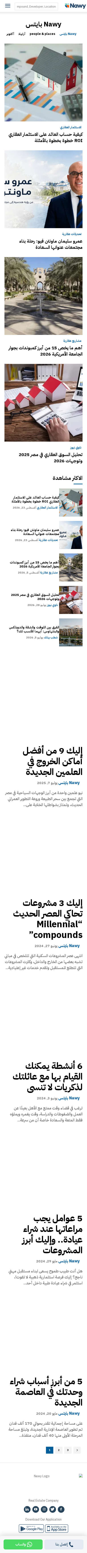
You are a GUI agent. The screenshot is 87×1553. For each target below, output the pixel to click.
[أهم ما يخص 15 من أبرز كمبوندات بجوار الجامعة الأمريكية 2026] (43, 296)
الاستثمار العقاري (70, 127)
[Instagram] (44, 1509)
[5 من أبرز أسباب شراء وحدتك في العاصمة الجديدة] (43, 1331)
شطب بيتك (51, 637)
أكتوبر (10, 34)
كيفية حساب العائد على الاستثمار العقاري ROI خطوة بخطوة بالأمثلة (45, 137)
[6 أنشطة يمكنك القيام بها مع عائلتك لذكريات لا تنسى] (43, 1016)
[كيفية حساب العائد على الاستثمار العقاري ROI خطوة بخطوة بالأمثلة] (43, 82)
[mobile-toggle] (7, 6)
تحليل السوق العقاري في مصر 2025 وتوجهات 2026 (51, 457)
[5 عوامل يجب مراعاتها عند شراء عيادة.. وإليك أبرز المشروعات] (43, 1168)
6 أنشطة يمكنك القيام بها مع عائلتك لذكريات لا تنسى (47, 1076)
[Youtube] (35, 1509)
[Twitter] (52, 1509)
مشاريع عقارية (72, 340)
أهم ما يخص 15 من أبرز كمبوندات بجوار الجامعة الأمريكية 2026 (46, 350)
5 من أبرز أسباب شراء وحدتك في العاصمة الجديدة (46, 1392)
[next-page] (77, 1450)
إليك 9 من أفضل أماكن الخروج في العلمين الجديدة (53, 761)
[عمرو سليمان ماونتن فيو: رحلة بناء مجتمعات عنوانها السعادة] (43, 189)
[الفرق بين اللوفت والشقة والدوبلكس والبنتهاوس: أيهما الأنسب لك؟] (71, 632)
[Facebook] (61, 1509)
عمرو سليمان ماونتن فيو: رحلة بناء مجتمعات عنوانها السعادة (51, 244)
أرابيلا (22, 34)
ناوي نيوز (75, 447)
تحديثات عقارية (71, 234)
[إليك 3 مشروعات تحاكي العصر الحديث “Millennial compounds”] (43, 853)
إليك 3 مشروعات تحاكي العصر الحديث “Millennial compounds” (48, 919)
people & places (42, 34)
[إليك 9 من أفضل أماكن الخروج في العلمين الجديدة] (43, 701)
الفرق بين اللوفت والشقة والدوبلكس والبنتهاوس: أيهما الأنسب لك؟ (34, 629)
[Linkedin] (27, 1509)
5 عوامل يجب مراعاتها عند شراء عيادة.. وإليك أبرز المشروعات (52, 1234)
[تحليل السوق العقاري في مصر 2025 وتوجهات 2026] (43, 403)
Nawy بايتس (68, 34)
